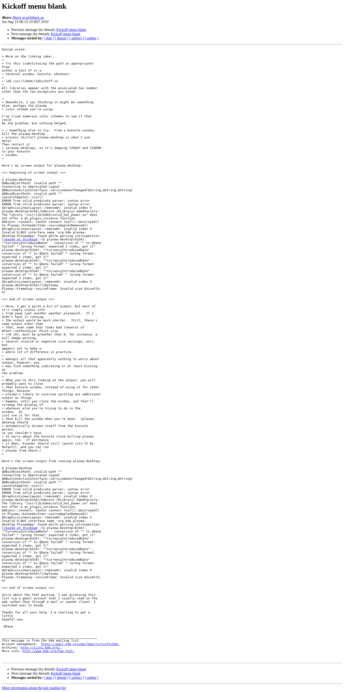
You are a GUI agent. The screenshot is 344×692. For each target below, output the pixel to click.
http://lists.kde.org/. (41, 647)
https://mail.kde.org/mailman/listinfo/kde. (80, 644)
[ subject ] (76, 38)
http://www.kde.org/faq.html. (48, 651)
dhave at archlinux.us (28, 17)
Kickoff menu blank (71, 30)
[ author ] (91, 38)
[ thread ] (61, 38)
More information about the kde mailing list (34, 688)
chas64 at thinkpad (20, 239)
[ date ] (49, 38)
